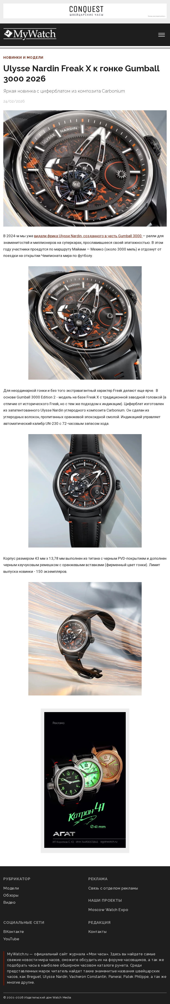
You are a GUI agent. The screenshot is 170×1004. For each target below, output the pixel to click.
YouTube (11, 939)
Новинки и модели (23, 58)
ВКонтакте (13, 931)
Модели (11, 888)
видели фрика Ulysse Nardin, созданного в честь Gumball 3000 (88, 236)
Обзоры (11, 895)
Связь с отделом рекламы (113, 888)
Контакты (97, 931)
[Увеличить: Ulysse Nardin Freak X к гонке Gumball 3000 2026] (85, 168)
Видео (9, 902)
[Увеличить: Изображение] (85, 323)
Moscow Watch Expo (108, 909)
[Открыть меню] (161, 35)
